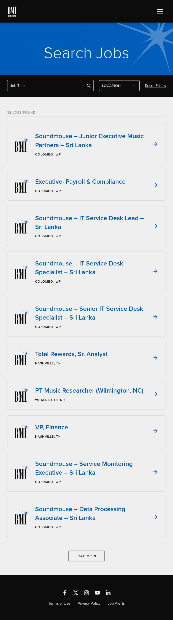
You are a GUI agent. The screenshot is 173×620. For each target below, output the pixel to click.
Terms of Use (59, 603)
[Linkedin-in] (108, 593)
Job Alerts (116, 603)
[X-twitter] (76, 593)
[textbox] (116, 85)
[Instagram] (86, 593)
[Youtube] (97, 593)
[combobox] (119, 85)
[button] (160, 11)
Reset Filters (155, 85)
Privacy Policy (89, 603)
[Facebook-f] (65, 593)
